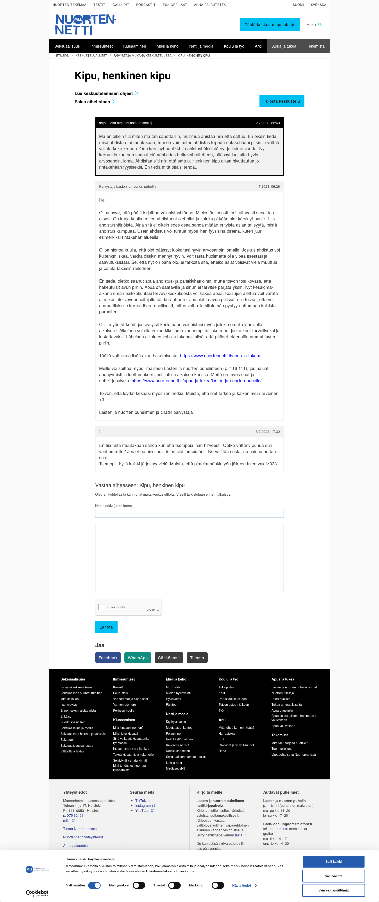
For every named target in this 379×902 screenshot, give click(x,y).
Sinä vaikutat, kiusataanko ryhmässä (131, 740)
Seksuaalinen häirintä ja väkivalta (84, 733)
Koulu (223, 693)
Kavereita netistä (177, 745)
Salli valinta (333, 876)
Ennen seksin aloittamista (78, 710)
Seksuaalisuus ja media (77, 728)
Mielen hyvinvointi (178, 693)
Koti (221, 739)
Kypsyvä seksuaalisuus (76, 687)
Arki (222, 719)
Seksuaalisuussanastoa (77, 745)
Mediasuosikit (175, 768)
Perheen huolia (123, 710)
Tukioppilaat (175, 4)
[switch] (139, 885)
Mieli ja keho (176, 679)
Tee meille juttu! (282, 748)
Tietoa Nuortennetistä (80, 828)
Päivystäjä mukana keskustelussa (142, 55)
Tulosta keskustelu (282, 101)
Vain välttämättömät (333, 890)
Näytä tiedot (241, 885)
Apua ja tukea (283, 679)
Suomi (298, 4)
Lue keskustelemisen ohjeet (104, 93)
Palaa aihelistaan (93, 101)
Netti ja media (177, 713)
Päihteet (171, 704)
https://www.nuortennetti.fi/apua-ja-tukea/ (220, 355)
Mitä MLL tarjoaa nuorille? (290, 743)
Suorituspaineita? (73, 722)
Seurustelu (120, 693)
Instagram (143, 805)
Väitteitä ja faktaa (72, 751)
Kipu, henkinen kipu (194, 55)
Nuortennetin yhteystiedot (83, 837)
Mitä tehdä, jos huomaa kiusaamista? (129, 767)
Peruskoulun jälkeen (233, 699)
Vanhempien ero (124, 704)
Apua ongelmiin (282, 710)
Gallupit (121, 4)
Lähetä (106, 627)
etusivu (62, 55)
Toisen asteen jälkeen (234, 704)
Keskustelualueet (91, 55)
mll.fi (66, 820)
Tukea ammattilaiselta (287, 704)
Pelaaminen (174, 733)
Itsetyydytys (69, 704)
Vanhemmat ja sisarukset (130, 699)
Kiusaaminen (124, 719)
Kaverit (118, 687)
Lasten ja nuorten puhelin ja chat (294, 687)
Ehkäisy (66, 716)
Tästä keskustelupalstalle (269, 24)
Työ (221, 710)
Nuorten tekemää (69, 4)
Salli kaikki (333, 861)
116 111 (273, 805)
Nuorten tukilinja (283, 693)
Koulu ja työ (228, 679)
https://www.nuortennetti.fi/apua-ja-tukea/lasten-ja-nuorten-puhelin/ (197, 380)
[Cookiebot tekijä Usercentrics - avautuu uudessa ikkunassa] (37, 893)
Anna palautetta (210, 4)
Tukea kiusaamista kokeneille (133, 754)
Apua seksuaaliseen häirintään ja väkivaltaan (294, 717)
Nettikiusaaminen (178, 750)
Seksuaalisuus (73, 679)
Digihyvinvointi (176, 721)
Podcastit (146, 4)
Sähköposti (169, 657)
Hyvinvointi (173, 699)
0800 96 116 (278, 828)
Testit (99, 4)
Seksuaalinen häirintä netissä (186, 756)
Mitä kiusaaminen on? (128, 727)
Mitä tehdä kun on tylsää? (236, 727)
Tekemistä (280, 734)
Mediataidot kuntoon (180, 727)
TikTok (140, 800)
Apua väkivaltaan (283, 725)
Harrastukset (227, 733)
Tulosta (197, 657)
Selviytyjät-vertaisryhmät (130, 760)
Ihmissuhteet (124, 679)
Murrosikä (173, 687)
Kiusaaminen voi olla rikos (131, 748)
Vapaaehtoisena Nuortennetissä (294, 754)
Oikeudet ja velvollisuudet (236, 745)
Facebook (108, 657)
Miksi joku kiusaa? (125, 733)
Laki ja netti (174, 762)
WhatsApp (138, 657)
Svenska (318, 4)
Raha (222, 750)
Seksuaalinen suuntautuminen (81, 693)
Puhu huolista (281, 699)
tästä (238, 835)
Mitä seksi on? (70, 699)
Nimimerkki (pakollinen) (113, 505)
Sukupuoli (67, 739)
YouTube (142, 810)
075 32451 (75, 815)
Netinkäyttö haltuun (179, 739)
